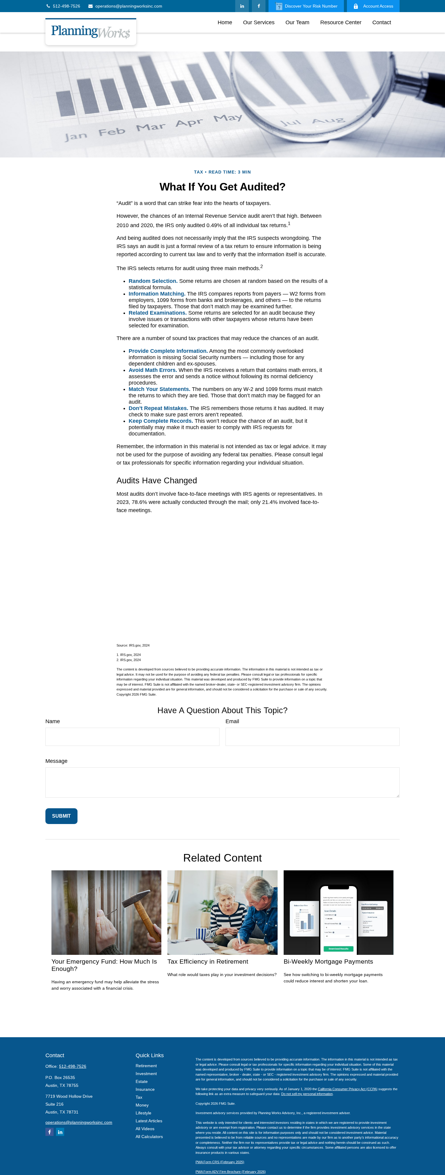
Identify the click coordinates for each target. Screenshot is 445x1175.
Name (52, 721)
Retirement (146, 1065)
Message (56, 761)
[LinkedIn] (242, 6)
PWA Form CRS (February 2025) (220, 1162)
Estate (142, 1081)
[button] (225, 22)
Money (142, 1105)
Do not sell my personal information (307, 1094)
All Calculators (149, 1136)
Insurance (145, 1089)
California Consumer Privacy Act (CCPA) (347, 1089)
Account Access (378, 6)
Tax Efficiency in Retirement (207, 961)
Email (232, 721)
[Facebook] (258, 6)
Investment (146, 1073)
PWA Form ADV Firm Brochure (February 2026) (231, 1171)
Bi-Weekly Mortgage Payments (328, 961)
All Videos (145, 1128)
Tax (139, 1097)
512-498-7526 (66, 6)
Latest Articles (149, 1120)
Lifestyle (143, 1112)
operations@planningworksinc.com (128, 6)
